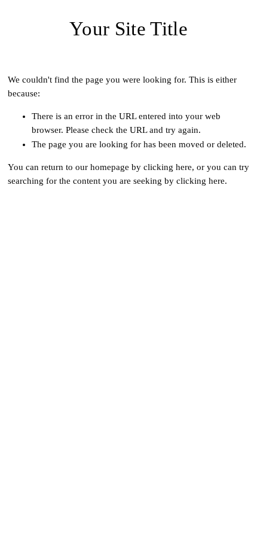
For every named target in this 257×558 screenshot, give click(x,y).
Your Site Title (128, 28)
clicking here (167, 167)
